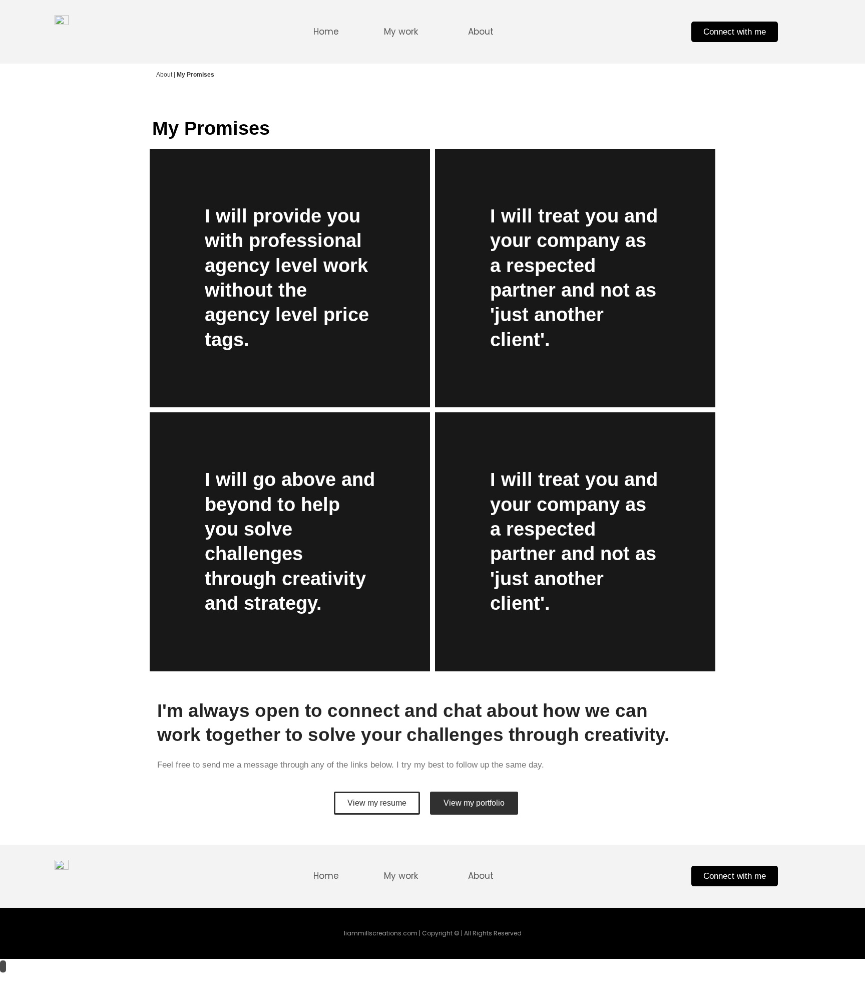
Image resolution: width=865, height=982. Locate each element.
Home (326, 32)
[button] (403, 32)
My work (401, 32)
